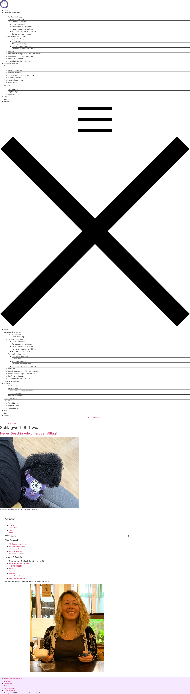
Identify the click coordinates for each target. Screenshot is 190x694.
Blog (5, 96)
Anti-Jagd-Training (19, 44)
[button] (95, 214)
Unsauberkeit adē (18, 24)
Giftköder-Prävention (20, 39)
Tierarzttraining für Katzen (22, 27)
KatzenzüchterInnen (15, 80)
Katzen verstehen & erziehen (22, 29)
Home (6, 10)
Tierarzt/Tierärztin (14, 73)
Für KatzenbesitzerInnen (17, 22)
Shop (5, 99)
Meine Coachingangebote (12, 12)
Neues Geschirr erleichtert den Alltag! (28, 433)
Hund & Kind (16, 41)
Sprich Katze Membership (21, 34)
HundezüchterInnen (15, 78)
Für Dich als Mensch (15, 17)
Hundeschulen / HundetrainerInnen (21, 75)
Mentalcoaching (18, 19)
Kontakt (6, 101)
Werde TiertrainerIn (15, 70)
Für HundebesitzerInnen (17, 36)
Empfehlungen (13, 92)
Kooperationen (13, 94)
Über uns (7, 85)
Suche (7, 535)
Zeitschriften (12, 83)
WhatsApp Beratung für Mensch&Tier (21, 56)
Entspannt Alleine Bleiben (21, 46)
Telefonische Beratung (16, 59)
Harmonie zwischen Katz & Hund (24, 32)
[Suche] (127, 536)
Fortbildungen (13, 89)
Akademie (7, 66)
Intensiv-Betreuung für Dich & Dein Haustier (24, 54)
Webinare (11, 51)
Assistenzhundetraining (11, 63)
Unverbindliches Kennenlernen (19, 61)
